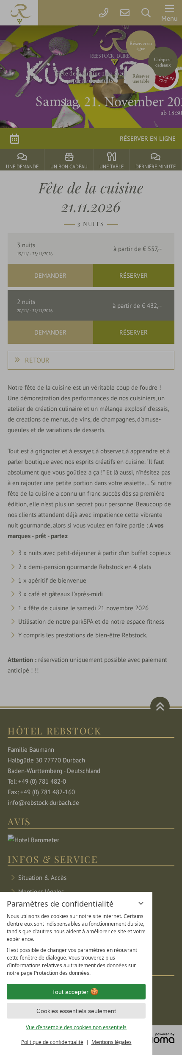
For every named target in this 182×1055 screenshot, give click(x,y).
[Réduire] (141, 903)
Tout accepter (70, 991)
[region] (76, 945)
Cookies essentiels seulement (76, 1011)
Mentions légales (111, 1042)
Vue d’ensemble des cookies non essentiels (76, 1027)
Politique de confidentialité (52, 1042)
